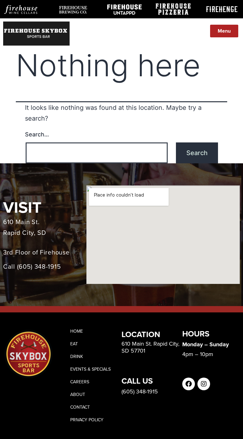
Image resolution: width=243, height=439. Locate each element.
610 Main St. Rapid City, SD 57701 (150, 347)
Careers (79, 382)
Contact (80, 407)
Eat (74, 344)
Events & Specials (90, 369)
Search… (37, 134)
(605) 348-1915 (39, 266)
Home (76, 331)
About (77, 394)
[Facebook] (188, 384)
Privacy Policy (86, 420)
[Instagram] (203, 384)
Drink (76, 356)
